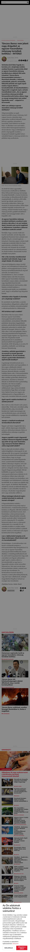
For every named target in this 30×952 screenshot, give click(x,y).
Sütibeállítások (8, 948)
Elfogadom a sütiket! (21, 947)
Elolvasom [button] (15, 943)
